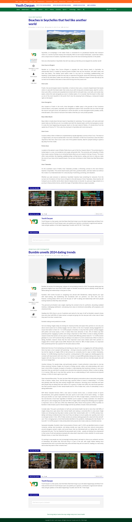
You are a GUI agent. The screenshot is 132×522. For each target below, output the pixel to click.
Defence (26, 1)
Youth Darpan (25, 5)
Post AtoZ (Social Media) (43, 5)
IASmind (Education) (79, 5)
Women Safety (77, 1)
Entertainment (40, 1)
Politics (52, 9)
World (20, 1)
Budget (34, 9)
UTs (46, 9)
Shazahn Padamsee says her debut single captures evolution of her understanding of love (92, 199)
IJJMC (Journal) (91, 5)
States (40, 9)
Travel (36, 17)
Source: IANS (32, 17)
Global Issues (25, 9)
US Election (69, 1)
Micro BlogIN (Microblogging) (62, 5)
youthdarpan (34, 60)
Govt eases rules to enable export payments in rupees (66, 198)
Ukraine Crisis (62, 1)
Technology (72, 9)
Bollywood (85, 193)
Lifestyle (31, 249)
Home (18, 9)
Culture (31, 1)
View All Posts (99, 213)
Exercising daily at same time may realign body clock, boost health (66, 514)
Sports (64, 9)
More (78, 9)
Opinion (56, 1)
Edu (35, 1)
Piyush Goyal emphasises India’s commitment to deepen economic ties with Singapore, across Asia (40, 198)
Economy (58, 9)
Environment (49, 1)
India (17, 1)
